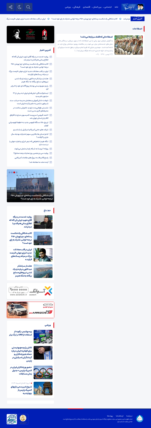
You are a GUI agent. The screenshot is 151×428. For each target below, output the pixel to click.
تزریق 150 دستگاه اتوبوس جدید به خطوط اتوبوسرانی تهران (28, 124)
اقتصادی (86, 7)
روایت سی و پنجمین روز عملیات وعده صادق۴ (31, 153)
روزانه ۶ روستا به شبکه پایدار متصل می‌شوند (31, 148)
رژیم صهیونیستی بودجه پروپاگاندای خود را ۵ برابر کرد (29, 87)
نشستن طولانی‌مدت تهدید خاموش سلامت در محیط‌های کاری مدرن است (30, 109)
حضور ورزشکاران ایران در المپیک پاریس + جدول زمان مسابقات (21, 371)
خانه (116, 7)
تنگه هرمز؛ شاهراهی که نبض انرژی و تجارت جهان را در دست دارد (28, 143)
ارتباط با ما (119, 415)
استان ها (139, 16)
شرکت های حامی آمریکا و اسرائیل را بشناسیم (30, 129)
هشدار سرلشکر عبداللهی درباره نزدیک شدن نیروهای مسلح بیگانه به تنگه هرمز (31, 80)
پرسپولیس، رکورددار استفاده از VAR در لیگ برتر (20, 333)
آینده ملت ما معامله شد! (38, 162)
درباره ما (129, 415)
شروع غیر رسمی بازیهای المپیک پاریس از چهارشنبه (21, 390)
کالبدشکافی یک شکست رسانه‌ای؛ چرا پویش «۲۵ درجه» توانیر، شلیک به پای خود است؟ (92, 18)
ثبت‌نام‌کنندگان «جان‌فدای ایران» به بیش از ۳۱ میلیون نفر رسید (30, 95)
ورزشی (68, 7)
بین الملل (97, 7)
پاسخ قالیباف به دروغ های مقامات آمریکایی (31, 157)
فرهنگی (76, 7)
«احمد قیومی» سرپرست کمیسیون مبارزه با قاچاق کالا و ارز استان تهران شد (29, 116)
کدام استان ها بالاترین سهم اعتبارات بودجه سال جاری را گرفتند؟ (29, 135)
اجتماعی (108, 7)
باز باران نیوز (120, 421)
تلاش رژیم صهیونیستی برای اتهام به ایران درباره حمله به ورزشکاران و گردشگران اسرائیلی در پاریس (21, 354)
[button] (17, 172)
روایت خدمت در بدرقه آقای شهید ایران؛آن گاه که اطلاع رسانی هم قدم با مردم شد (30, 58)
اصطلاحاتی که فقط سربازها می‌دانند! (96, 37)
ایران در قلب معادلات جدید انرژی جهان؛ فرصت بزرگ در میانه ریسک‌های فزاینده (28, 73)
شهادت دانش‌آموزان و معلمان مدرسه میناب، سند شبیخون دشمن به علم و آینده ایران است (29, 102)
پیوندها (110, 415)
